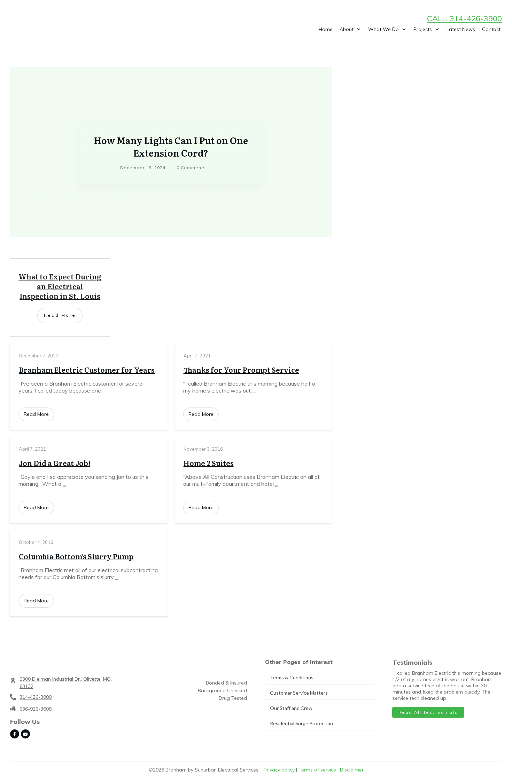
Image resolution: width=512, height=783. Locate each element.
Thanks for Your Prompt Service (241, 369)
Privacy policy (279, 770)
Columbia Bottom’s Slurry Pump (76, 556)
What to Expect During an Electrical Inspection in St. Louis (59, 286)
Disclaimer (352, 770)
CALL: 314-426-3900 (464, 18)
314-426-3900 (36, 697)
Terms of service (317, 770)
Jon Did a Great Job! (54, 463)
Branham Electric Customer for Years (87, 369)
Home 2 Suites (209, 463)
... (104, 390)
